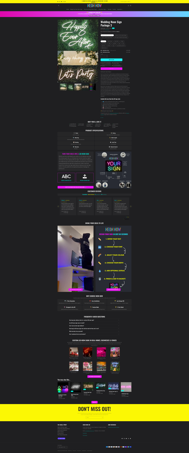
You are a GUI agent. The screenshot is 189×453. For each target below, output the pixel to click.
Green (109, 43)
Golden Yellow (110, 41)
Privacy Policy (61, 433)
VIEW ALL (94, 402)
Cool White (103, 41)
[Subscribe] (102, 417)
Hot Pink (108, 45)
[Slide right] (97, 87)
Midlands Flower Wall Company (113, 427)
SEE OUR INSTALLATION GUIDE (75, 289)
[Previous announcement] (80, 2)
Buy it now (111, 68)
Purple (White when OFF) (121, 45)
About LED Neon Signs (62, 427)
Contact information (89, 450)
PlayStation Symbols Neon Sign (62, 395)
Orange (122, 41)
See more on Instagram (94, 376)
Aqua (113, 45)
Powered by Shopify (64, 450)
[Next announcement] (109, 2)
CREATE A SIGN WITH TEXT (66, 180)
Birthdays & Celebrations (114, 113)
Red (123, 43)
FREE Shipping (107, 29)
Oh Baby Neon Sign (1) (113, 391)
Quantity (102, 54)
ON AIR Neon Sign (125, 393)
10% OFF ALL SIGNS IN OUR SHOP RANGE (103, 13)
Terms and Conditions (62, 430)
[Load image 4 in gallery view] (85, 87)
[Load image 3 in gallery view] (78, 87)
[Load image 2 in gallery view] (70, 87)
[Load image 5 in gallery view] (92, 87)
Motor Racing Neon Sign (74, 395)
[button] (59, 5)
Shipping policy (84, 450)
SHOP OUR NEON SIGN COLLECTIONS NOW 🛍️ (75, 187)
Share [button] (102, 117)
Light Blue (114, 43)
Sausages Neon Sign (87, 392)
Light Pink (103, 45)
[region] (94, 206)
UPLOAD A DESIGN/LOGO (84, 180)
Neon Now (61, 450)
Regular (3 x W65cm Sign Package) (107, 35)
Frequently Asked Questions (64, 428)
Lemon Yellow (104, 43)
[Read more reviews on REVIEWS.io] (126, 220)
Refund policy (70, 450)
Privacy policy (74, 450)
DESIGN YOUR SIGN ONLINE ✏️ (113, 289)
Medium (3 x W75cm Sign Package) (120, 35)
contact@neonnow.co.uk (89, 430)
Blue (119, 43)
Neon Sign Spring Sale (62, 434)
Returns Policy (61, 431)
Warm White (116, 41)
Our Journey (85, 435)
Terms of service (79, 450)
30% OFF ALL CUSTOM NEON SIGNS (85, 13)
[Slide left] (59, 87)
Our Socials (85, 433)
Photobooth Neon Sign (100, 390)
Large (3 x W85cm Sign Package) (107, 37)
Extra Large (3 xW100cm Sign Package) (121, 37)
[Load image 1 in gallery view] (63, 87)
